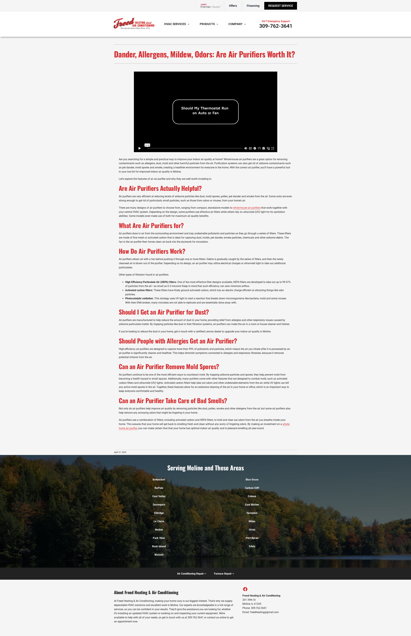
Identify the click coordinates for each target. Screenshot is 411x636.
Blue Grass (252, 479)
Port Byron (252, 538)
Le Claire (159, 521)
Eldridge (159, 513)
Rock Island (159, 546)
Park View (159, 538)
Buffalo (159, 487)
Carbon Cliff (252, 487)
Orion (252, 529)
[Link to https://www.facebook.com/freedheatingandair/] (245, 589)
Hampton (252, 513)
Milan (252, 521)
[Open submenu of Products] (218, 24)
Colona (252, 496)
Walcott (158, 554)
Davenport (159, 504)
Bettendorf (159, 479)
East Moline (252, 504)
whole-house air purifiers (247, 207)
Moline (159, 529)
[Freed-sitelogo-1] (134, 14)
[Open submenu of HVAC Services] (189, 24)
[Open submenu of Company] (246, 24)
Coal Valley (159, 496)
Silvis (252, 546)
